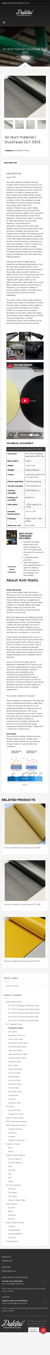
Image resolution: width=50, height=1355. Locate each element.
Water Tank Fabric (15, 1069)
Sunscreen (12, 1133)
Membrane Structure (16, 1035)
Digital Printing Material (15, 1155)
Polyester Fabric (14, 1103)
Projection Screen (13, 1144)
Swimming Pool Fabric (17, 1058)
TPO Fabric (12, 1196)
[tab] (10, 163)
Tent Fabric (12, 1032)
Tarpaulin (11, 1226)
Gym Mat (12, 1238)
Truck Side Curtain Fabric (18, 1043)
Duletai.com (7, 1261)
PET (10, 1178)
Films (10, 1148)
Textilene (11, 1136)
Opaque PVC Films (15, 1114)
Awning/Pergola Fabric (17, 1047)
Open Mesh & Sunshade (15, 1125)
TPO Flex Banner (15, 1163)
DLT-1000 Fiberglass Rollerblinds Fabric (24, 1009)
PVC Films (10, 1107)
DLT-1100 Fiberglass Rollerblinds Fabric (23, 1005)
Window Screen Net (16, 1140)
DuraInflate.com (9, 1271)
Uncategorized (12, 1241)
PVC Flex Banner (15, 1159)
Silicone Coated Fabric (17, 1200)
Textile (10, 1181)
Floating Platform (15, 1234)
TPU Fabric (12, 1193)
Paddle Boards (14, 1230)
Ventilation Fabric (22, 150)
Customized (13, 1095)
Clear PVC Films (14, 1110)
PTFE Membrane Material (16, 1122)
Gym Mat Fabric (14, 1080)
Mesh (10, 1166)
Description (10, 163)
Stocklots (12, 1099)
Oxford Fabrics (11, 1204)
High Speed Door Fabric (18, 1054)
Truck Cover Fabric (15, 1039)
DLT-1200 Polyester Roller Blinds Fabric (24, 1013)
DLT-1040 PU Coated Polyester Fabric (23, 1020)
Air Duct (11, 1219)
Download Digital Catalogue (12, 569)
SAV (9, 1174)
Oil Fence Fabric (14, 1073)
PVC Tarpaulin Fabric (14, 1024)
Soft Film (11, 1170)
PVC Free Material (13, 1185)
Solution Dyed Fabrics (14, 1118)
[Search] (43, 985)
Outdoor (11, 1208)
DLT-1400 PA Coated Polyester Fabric (23, 1017)
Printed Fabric (14, 1088)
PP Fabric (12, 1189)
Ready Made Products (15, 1223)
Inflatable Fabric (14, 1062)
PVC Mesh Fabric (15, 1092)
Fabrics (11, 1151)
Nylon (10, 1211)
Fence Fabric (13, 1065)
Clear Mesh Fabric (15, 1050)
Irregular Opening (15, 1129)
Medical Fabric (14, 1077)
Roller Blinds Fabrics (14, 1002)
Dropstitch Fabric (15, 1084)
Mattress (11, 1215)
